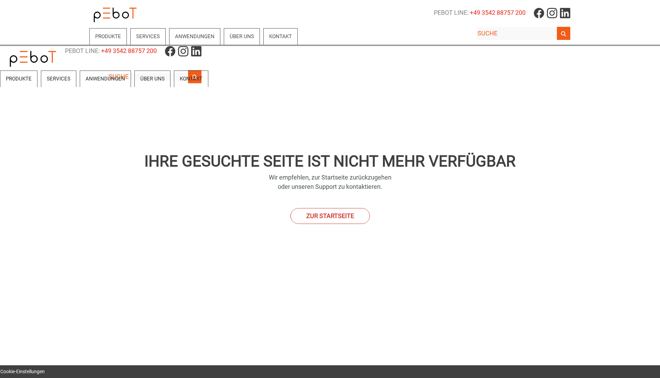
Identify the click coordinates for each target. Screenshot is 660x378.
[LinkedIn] (565, 12)
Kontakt (280, 36)
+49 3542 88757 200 (498, 12)
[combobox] (516, 33)
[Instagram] (552, 12)
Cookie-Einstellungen (22, 371)
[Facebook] (539, 12)
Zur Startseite (330, 216)
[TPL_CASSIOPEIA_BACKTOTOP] (651, 369)
